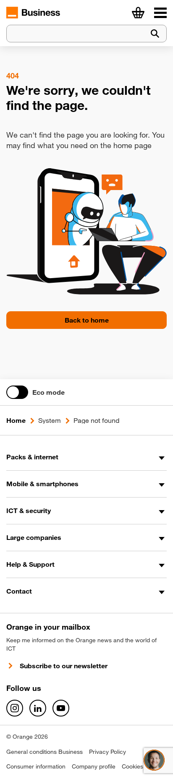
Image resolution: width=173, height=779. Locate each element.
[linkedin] (37, 708)
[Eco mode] (17, 392)
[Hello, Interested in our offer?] (154, 760)
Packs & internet (32, 457)
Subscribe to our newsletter (63, 666)
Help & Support (30, 564)
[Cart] (138, 12)
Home (16, 420)
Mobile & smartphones (42, 483)
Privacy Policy (107, 752)
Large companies (33, 537)
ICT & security (28, 510)
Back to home (87, 320)
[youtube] (60, 708)
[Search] (155, 34)
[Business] (160, 12)
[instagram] (14, 708)
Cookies (132, 766)
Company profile (93, 766)
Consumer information (36, 766)
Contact (19, 591)
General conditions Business (44, 752)
